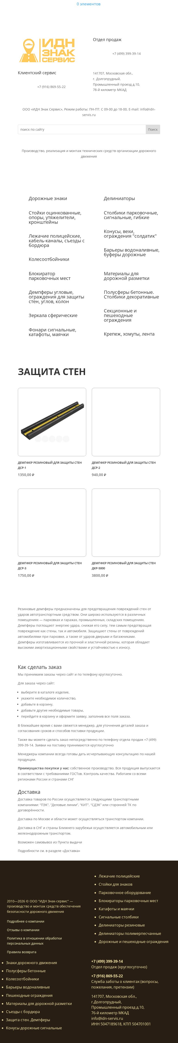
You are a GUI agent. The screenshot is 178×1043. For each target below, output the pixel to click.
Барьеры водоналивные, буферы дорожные (131, 252)
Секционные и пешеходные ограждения (120, 315)
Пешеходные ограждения (29, 995)
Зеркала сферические (53, 315)
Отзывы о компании (23, 930)
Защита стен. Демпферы (28, 1019)
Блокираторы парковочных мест (128, 900)
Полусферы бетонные (26, 970)
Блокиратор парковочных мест (49, 275)
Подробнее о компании (25, 921)
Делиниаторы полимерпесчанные (130, 933)
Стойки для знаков (115, 884)
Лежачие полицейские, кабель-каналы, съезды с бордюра (57, 240)
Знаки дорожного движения (31, 962)
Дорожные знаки (48, 198)
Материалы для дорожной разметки (126, 275)
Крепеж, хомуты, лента (129, 334)
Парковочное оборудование (125, 892)
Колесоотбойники (49, 259)
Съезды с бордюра (23, 1011)
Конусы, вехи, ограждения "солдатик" (130, 233)
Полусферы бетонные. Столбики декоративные (131, 294)
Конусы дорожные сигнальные (34, 1027)
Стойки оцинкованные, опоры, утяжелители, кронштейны (55, 217)
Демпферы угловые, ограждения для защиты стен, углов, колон (56, 296)
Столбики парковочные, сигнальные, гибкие (131, 215)
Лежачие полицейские (119, 876)
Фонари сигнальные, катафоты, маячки (52, 332)
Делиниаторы (119, 198)
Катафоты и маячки (116, 908)
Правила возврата (21, 952)
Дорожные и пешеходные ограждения (133, 941)
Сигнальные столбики (119, 917)
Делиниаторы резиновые (122, 925)
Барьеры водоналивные (28, 987)
